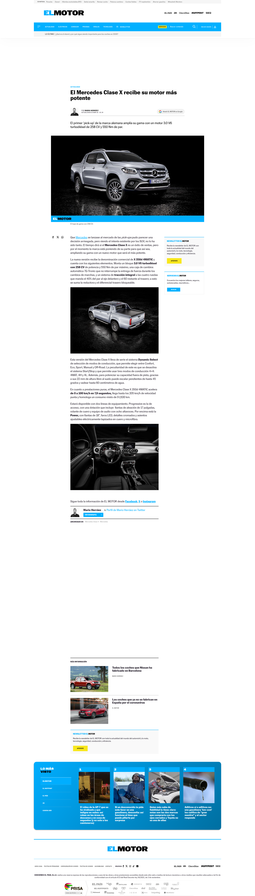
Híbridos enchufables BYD (72, 2)
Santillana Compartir (136, 884)
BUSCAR (173, 289)
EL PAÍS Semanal (153, 888)
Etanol (57, 2)
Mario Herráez (92, 110)
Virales (96, 27)
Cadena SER (148, 884)
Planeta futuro (163, 888)
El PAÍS (97, 884)
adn (165, 884)
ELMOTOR (47, 781)
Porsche (49, 2)
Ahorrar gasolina (159, 2)
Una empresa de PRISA (73, 886)
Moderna (109, 892)
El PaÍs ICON (133, 892)
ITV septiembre (145, 2)
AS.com (156, 884)
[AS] (175, 13)
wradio (123, 888)
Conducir (75, 27)
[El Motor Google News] (137, 866)
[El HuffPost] (197, 13)
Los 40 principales (110, 884)
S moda (144, 892)
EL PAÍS (45, 796)
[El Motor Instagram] (130, 866)
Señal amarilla (89, 2)
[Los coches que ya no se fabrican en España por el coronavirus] (89, 711)
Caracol (174, 884)
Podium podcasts (121, 892)
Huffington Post (100, 888)
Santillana (122, 884)
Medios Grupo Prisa (73, 893)
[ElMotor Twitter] (127, 866)
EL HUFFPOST (47, 788)
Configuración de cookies (69, 866)
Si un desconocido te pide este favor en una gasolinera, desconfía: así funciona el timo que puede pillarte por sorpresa (129, 814)
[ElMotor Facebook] (123, 866)
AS (43, 803)
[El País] (168, 13)
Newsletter (125, 27)
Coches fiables (131, 2)
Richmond (95, 892)
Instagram (149, 501)
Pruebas (86, 27)
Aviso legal (38, 866)
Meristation (169, 892)
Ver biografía (91, 515)
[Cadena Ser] (208, 13)
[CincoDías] (184, 13)
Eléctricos (62, 27)
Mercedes (81, 237)
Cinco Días (133, 888)
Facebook (131, 501)
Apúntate (80, 748)
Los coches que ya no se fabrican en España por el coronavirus (134, 701)
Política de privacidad (51, 866)
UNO (115, 888)
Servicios (162, 27)
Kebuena (172, 888)
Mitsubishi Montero (175, 2)
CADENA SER (47, 810)
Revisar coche (102, 2)
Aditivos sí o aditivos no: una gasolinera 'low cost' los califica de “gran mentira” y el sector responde (198, 812)
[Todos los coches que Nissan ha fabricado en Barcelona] (89, 679)
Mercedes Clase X (92, 522)
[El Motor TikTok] (133, 866)
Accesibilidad (99, 866)
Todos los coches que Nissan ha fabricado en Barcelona (132, 669)
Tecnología (108, 27)
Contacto (108, 866)
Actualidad (49, 27)
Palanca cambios (116, 2)
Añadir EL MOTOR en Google (172, 112)
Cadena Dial (143, 888)
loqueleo (156, 892)
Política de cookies (86, 866)
